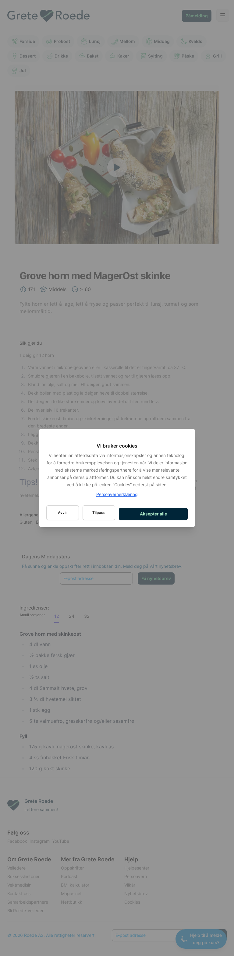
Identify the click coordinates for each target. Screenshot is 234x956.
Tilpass (98, 512)
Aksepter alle (153, 513)
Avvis (63, 512)
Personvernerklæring (117, 494)
